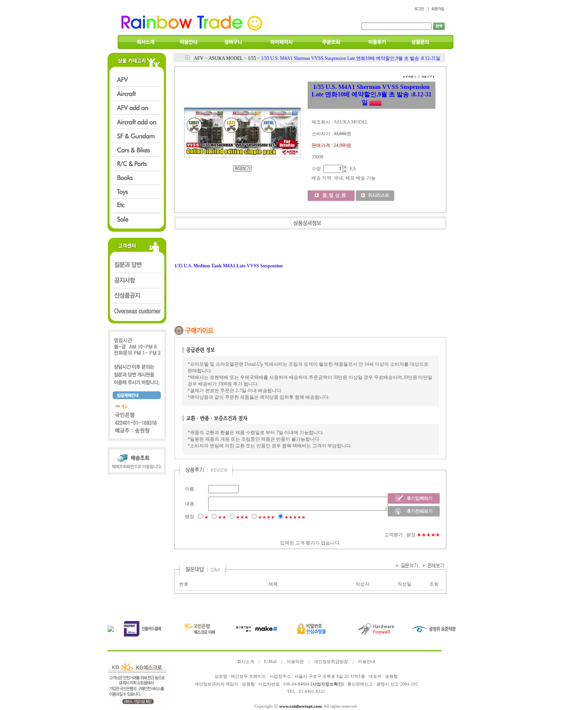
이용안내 (366, 661)
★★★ (242, 517)
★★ (222, 517)
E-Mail (270, 661)
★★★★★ (295, 517)
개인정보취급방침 (331, 661)
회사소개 (245, 661)
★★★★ (266, 517)
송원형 (248, 684)
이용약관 (295, 661)
